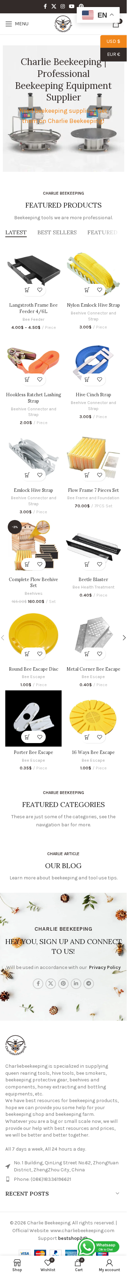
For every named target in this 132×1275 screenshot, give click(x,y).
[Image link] (15, 1045)
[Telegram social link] (88, 983)
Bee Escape (33, 676)
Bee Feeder (33, 319)
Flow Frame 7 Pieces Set (93, 490)
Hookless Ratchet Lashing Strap (33, 398)
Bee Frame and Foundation (93, 497)
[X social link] (53, 7)
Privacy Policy (105, 967)
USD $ (110, 41)
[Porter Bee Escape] (33, 718)
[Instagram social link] (62, 7)
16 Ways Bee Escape (93, 752)
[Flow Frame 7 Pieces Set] (93, 456)
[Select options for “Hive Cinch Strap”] (87, 379)
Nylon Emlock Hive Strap (93, 305)
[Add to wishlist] (39, 290)
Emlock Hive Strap (33, 490)
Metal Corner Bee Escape (93, 669)
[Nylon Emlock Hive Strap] (93, 271)
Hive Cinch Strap (93, 394)
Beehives (34, 593)
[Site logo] (63, 23)
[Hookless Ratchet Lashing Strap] (33, 361)
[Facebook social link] (45, 7)
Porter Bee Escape (33, 752)
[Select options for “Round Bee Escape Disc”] (27, 654)
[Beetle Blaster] (93, 546)
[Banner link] (63, 108)
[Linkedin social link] (76, 983)
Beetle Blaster (93, 579)
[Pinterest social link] (81, 7)
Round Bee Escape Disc (33, 669)
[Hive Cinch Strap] (93, 361)
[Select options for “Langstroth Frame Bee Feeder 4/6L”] (27, 290)
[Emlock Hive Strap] (33, 456)
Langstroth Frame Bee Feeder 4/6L (33, 308)
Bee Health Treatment (93, 587)
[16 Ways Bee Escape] (93, 718)
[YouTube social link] (72, 7)
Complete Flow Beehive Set (33, 582)
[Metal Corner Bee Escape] (93, 635)
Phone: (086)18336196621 (42, 1179)
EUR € (110, 54)
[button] (87, 290)
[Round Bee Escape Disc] (33, 635)
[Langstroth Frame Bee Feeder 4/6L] (33, 271)
